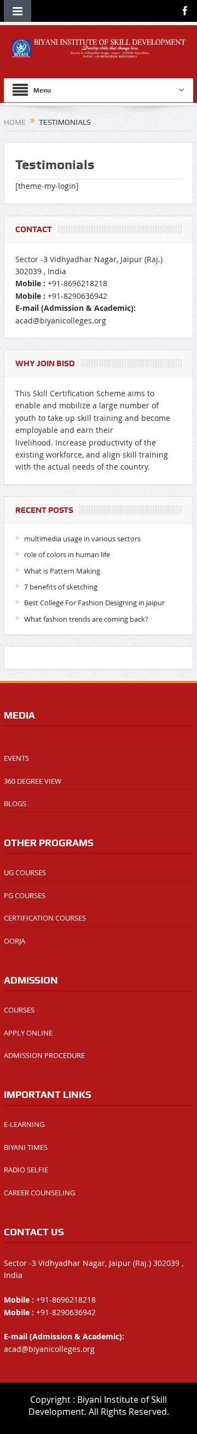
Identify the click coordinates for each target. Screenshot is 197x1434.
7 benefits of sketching (60, 587)
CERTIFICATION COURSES (45, 918)
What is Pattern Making (62, 571)
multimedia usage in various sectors (82, 538)
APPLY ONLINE (28, 1033)
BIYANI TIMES (26, 1147)
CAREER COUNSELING (39, 1193)
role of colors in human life (67, 554)
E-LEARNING (24, 1124)
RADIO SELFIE (26, 1170)
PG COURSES (24, 895)
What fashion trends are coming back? (86, 619)
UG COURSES (25, 872)
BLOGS (15, 803)
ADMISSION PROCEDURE (44, 1055)
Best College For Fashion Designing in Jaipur (94, 603)
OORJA (14, 941)
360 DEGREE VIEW (32, 781)
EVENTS (16, 758)
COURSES (19, 1010)
